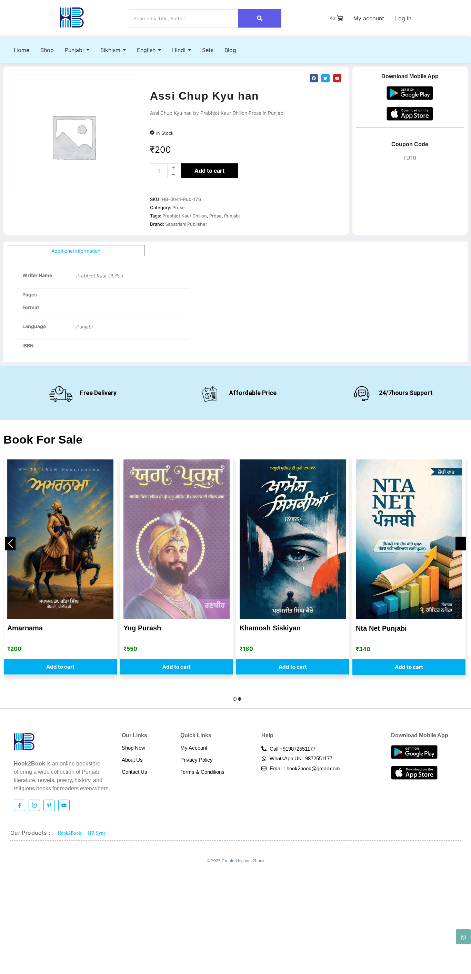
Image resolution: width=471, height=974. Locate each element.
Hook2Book (69, 833)
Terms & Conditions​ (202, 772)
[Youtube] (64, 805)
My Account (193, 748)
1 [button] (235, 699)
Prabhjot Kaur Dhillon (184, 216)
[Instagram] (34, 805)
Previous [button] (10, 543)
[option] (60, 565)
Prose (178, 207)
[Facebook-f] (19, 805)
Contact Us (134, 772)
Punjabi (232, 216)
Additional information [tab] (75, 251)
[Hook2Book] (72, 17)
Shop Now (133, 748)
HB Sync (97, 833)
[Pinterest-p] (49, 805)
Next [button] (460, 543)
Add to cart (209, 170)
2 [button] (239, 699)
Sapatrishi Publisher (186, 224)
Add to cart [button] (60, 667)
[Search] (259, 18)
